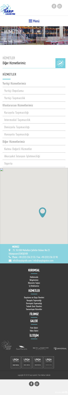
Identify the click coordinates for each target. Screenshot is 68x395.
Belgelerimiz (34, 280)
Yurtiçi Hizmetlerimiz (14, 83)
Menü (35, 21)
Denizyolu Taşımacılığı (16, 127)
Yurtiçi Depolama (13, 90)
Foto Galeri (34, 327)
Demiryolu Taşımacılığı (34, 303)
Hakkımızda (34, 277)
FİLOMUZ (34, 314)
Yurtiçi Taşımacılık (14, 98)
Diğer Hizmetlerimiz (14, 141)
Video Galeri (34, 330)
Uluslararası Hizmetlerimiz (18, 105)
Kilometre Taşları (34, 283)
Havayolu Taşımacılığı (16, 134)
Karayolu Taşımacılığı (16, 112)
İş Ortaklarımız (34, 286)
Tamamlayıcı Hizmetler (34, 309)
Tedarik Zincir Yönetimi (34, 306)
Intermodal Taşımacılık (16, 120)
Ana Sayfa (8, 41)
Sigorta (8, 163)
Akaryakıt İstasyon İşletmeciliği (21, 156)
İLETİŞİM (34, 336)
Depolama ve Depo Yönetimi (34, 297)
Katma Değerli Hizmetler (17, 149)
